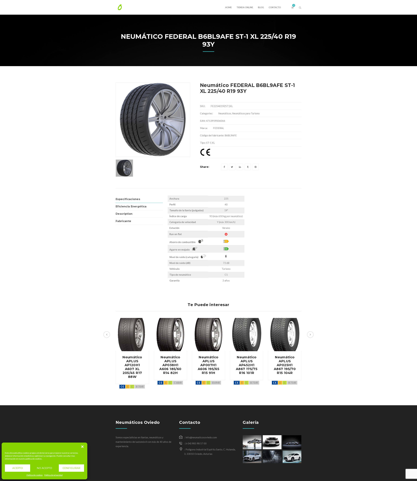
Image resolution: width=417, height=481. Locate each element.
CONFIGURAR (71, 468)
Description (124, 213)
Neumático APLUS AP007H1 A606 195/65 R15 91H (208, 365)
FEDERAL (218, 128)
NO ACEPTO (44, 468)
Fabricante (123, 221)
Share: (204, 166)
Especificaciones (128, 199)
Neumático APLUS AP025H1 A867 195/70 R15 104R (285, 365)
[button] (82, 446)
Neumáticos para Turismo (246, 113)
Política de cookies (35, 475)
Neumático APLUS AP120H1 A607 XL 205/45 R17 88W (132, 367)
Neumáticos (224, 113)
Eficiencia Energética (131, 206)
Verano (226, 227)
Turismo (226, 268)
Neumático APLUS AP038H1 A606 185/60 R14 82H (170, 365)
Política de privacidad (53, 475)
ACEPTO (17, 468)
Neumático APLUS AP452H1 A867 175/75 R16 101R (246, 365)
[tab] (139, 199)
